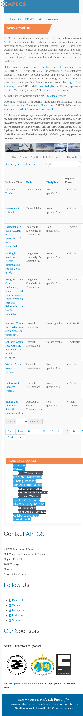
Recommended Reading (33, 492)
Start (10, 431)
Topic (29, 182)
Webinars (19, 469)
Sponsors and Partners (25, 683)
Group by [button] (11, 164)
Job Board (19, 465)
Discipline (52, 182)
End (20, 437)
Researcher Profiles (30, 488)
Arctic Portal (53, 700)
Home (12, 19)
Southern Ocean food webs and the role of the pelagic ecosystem (14, 349)
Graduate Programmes (27, 477)
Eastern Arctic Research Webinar (13, 387)
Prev (20, 431)
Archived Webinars (29, 496)
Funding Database (24, 481)
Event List (50, 109)
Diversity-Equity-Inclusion (28, 504)
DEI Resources (27, 508)
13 (51, 431)
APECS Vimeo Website (53, 95)
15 (66, 431)
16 (74, 431)
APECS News (27, 109)
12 (44, 431)
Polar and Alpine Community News (25, 105)
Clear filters (30, 164)
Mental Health (22, 519)
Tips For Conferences (26, 500)
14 (59, 431)
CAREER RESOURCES (31, 19)
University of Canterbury (60, 67)
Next (10, 437)
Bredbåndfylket (46, 86)
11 (36, 431)
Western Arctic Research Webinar (13, 368)
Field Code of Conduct (32, 511)
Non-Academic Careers (27, 485)
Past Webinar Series (30, 473)
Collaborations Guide (26, 515)
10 (29, 431)
